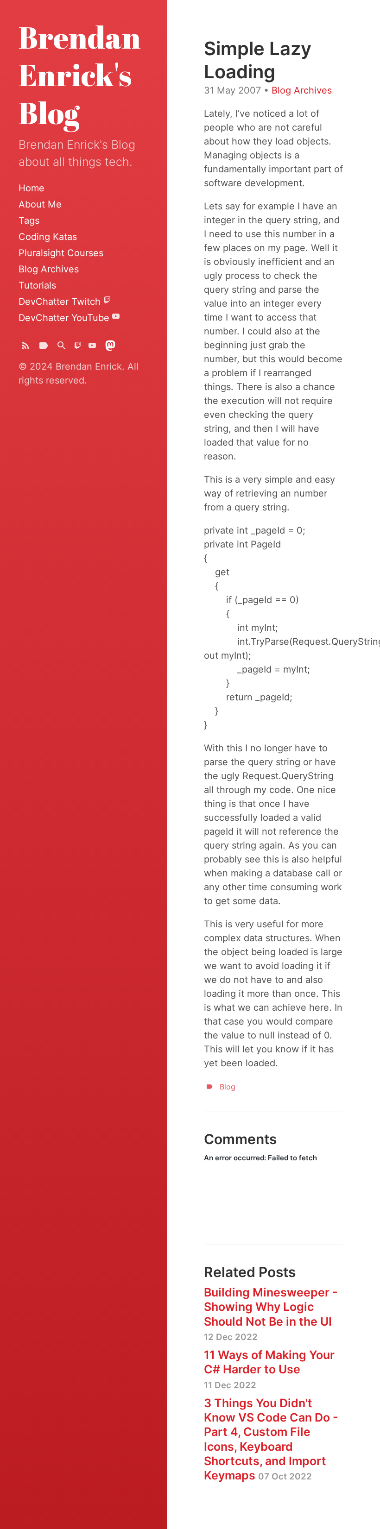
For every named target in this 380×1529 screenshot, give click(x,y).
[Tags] (43, 347)
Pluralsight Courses (61, 252)
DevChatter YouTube (65, 317)
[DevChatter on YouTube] (92, 347)
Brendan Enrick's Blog (80, 75)
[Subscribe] (25, 347)
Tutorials (37, 285)
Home (31, 188)
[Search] (61, 347)
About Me (40, 204)
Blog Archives (49, 269)
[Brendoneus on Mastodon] (110, 347)
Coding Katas (48, 236)
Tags (29, 220)
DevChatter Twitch (61, 301)
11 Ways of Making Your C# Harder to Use (269, 1369)
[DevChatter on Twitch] (78, 347)
